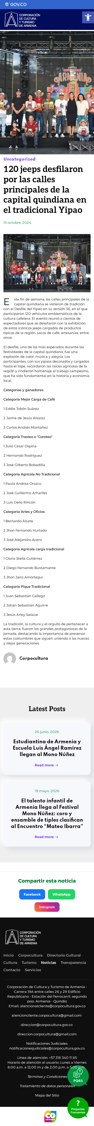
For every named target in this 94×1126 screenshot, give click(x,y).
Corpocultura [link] (33, 658)
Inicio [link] (8, 955)
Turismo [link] (29, 962)
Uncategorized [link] (19, 159)
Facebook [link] (32, 894)
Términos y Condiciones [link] (47, 1076)
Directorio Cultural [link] (64, 955)
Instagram (47, 907)
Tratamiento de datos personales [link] (47, 1086)
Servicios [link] (33, 970)
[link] (88, 17)
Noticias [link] (48, 962)
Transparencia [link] (73, 962)
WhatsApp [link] (61, 894)
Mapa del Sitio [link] (47, 1095)
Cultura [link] (10, 962)
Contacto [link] (11, 970)
